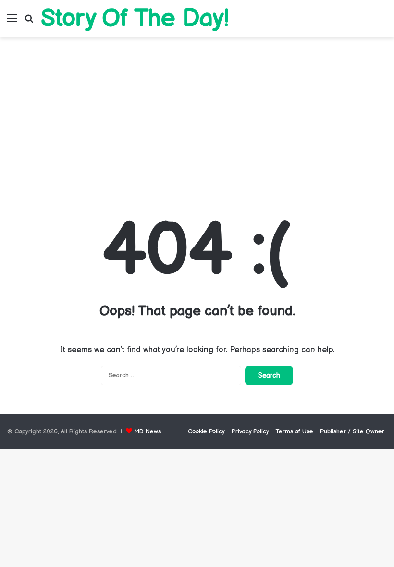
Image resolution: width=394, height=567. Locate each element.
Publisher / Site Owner (352, 431)
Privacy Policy (250, 431)
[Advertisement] (197, 119)
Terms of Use (294, 431)
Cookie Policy (206, 431)
